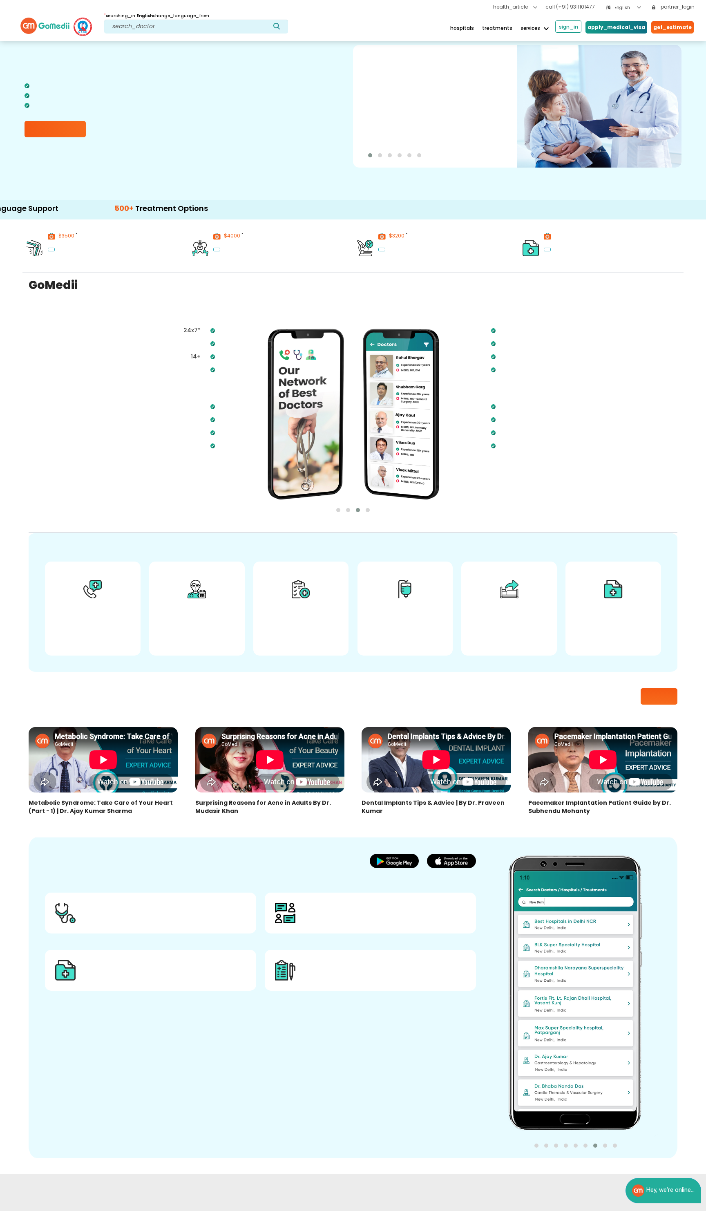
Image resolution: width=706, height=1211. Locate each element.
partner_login (677, 6)
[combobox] (627, 7)
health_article (511, 6)
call (570, 6)
